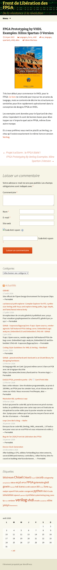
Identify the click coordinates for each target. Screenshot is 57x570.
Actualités (10, 285)
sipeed (17, 495)
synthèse (30, 495)
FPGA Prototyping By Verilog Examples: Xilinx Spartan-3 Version (30, 159)
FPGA (30, 482)
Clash (33, 478)
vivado (37, 500)
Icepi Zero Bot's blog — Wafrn (15, 420)
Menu (5, 18)
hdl (16, 486)
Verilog (6, 137)
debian (13, 482)
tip (4, 500)
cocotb (40, 477)
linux (41, 487)
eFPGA (23, 482)
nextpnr (5, 491)
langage (48, 37)
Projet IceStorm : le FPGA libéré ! (22, 152)
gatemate (39, 482)
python (38, 491)
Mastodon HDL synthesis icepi (15, 398)
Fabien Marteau (30, 40)
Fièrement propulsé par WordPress (17, 564)
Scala (50, 491)
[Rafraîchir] (22, 230)
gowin (6, 486)
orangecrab (28, 491)
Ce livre (12, 96)
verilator (11, 500)
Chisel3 (27, 477)
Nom (6, 211)
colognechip (48, 478)
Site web (7, 223)
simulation (8, 495)
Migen (50, 487)
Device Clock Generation (13, 447)
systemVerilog (40, 495)
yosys (6, 505)
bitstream (8, 477)
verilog (21, 499)
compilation (6, 483)
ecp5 (18, 482)
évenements (14, 505)
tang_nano (50, 495)
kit (38, 486)
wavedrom (43, 501)
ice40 (27, 486)
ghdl (46, 482)
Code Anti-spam (45, 238)
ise (42, 37)
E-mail (7, 217)
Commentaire (10, 192)
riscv (45, 491)
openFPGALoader (16, 491)
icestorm (33, 487)
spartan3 (6, 40)
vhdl (34, 37)
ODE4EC (6, 290)
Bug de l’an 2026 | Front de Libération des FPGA (22, 436)
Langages (23, 37)
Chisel (18, 477)
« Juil (13, 550)
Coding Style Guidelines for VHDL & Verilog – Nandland (25, 347)
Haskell (12, 487)
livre (30, 37)
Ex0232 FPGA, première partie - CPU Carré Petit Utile (25, 379)
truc (6, 501)
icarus (22, 486)
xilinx (17, 40)
